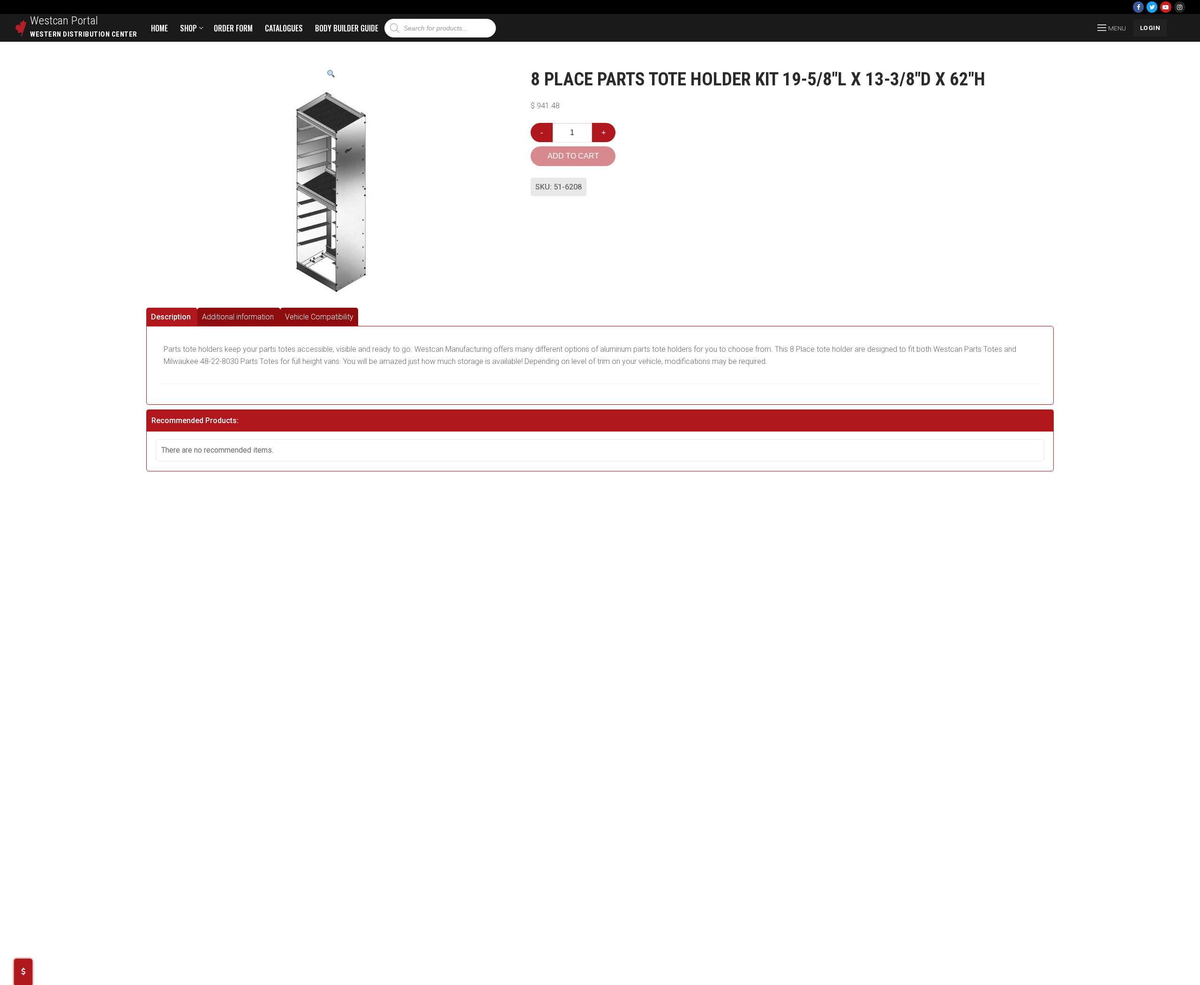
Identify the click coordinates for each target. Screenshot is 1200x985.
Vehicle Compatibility (319, 316)
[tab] (171, 317)
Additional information (238, 316)
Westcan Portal (64, 20)
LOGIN (1150, 27)
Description (171, 316)
